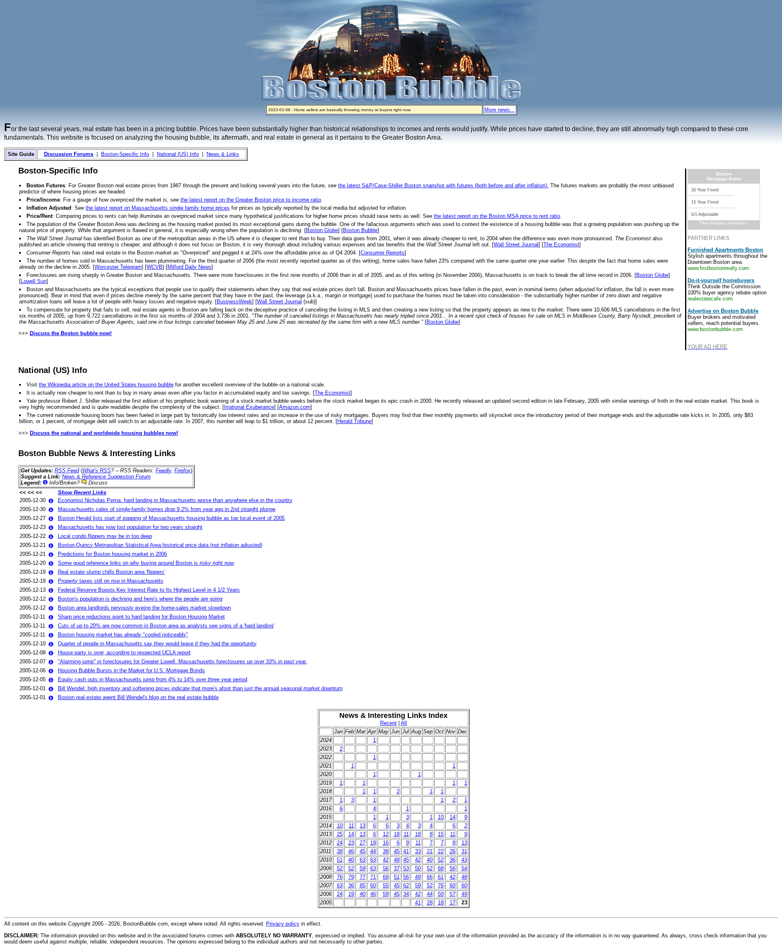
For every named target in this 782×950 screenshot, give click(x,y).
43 (464, 860)
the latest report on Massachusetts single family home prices (158, 208)
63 (362, 860)
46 (351, 851)
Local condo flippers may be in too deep (105, 536)
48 (397, 860)
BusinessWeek (234, 301)
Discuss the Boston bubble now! (71, 333)
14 (452, 817)
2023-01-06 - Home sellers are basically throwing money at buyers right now (339, 110)
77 (362, 877)
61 (441, 877)
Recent (388, 723)
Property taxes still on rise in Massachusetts (110, 581)
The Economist (561, 244)
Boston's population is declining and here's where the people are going (140, 599)
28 (430, 903)
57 (452, 894)
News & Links (222, 154)
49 (418, 877)
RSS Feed (67, 470)
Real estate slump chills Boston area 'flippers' (111, 572)
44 (373, 851)
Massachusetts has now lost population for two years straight (130, 527)
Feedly (163, 470)
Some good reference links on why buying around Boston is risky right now (146, 563)
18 (397, 834)
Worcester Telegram (118, 267)
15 (441, 834)
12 (386, 834)
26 (452, 851)
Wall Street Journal (516, 244)
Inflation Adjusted (48, 208)
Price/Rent (39, 216)
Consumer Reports (382, 253)
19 (373, 843)
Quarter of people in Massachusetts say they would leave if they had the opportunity (157, 644)
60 (373, 885)
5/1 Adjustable (704, 214)
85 (362, 885)
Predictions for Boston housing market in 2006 (112, 554)
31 (464, 851)
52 (441, 860)
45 (362, 851)
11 (351, 826)
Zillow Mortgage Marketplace (723, 223)
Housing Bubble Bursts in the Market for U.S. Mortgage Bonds (131, 670)
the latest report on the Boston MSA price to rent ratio (497, 216)
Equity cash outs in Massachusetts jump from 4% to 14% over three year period (152, 679)
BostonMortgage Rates (724, 176)
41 (406, 851)
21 (430, 851)
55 (386, 885)
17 (452, 903)
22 (441, 851)
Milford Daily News (189, 267)
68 (441, 868)
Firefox (182, 470)
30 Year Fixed (704, 189)
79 (351, 877)
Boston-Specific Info (125, 154)
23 (351, 843)
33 (418, 851)
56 (386, 868)
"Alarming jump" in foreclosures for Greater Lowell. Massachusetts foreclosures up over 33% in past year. (182, 661)
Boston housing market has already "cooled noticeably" (123, 635)
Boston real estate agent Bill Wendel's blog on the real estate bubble (138, 697)
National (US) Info (178, 154)
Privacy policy (282, 924)
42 (386, 860)
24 (340, 843)
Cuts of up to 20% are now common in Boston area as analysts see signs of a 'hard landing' (166, 626)
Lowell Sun (33, 281)
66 (430, 877)
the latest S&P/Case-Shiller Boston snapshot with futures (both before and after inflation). (443, 185)
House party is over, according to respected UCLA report (124, 652)
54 (464, 868)
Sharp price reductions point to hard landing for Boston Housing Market (141, 617)
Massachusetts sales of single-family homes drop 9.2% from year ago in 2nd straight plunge (166, 509)
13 (362, 826)
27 (362, 843)
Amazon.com (294, 407)
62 (406, 885)
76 (340, 877)
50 (418, 868)
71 (373, 877)
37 (397, 868)
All (404, 723)
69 (386, 877)
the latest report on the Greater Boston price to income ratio (250, 200)
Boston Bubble (360, 230)
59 (362, 868)
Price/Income (43, 200)
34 (406, 894)
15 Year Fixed (704, 202)
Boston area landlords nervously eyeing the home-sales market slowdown (144, 608)
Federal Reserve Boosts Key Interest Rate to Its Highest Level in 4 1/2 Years (149, 590)
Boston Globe (322, 230)
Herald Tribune (354, 421)
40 (351, 860)
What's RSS (96, 470)
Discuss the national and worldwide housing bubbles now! (104, 433)
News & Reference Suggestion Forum (106, 477)
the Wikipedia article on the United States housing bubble (106, 385)
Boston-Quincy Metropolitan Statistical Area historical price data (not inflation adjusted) (160, 545)
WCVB (155, 267)
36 (452, 860)
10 (441, 817)
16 (386, 843)
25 (340, 834)
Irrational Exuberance (249, 407)
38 (340, 851)
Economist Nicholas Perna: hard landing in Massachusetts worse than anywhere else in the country (175, 500)
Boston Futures (45, 185)
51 (340, 860)
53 (406, 868)
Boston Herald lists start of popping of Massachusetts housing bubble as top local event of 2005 (171, 518)
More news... (499, 110)
